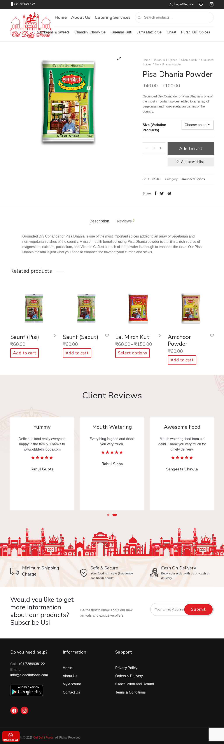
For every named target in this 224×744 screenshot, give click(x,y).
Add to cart (190, 149)
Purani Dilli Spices (195, 32)
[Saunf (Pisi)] (33, 307)
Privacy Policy (126, 668)
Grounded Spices (193, 179)
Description (99, 221)
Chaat (171, 32)
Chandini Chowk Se (90, 32)
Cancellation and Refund (134, 684)
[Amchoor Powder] (191, 307)
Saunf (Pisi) (24, 337)
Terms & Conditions (130, 692)
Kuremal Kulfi (121, 32)
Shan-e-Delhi (189, 60)
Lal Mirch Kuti (132, 337)
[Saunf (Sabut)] (86, 307)
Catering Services (113, 17)
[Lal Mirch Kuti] (138, 307)
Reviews (126, 221)
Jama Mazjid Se (149, 32)
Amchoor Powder (179, 340)
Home (60, 17)
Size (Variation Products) (154, 127)
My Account (72, 684)
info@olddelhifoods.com (29, 675)
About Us (80, 17)
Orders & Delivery (129, 676)
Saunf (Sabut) (80, 337)
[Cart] (211, 4)
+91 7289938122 (24, 4)
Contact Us (71, 692)
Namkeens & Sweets (53, 32)
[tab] (99, 221)
